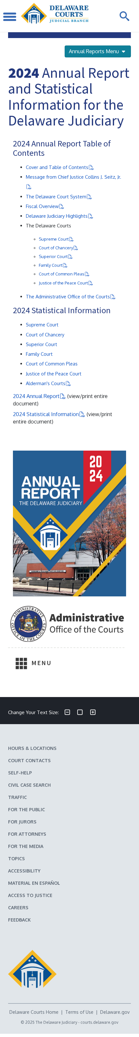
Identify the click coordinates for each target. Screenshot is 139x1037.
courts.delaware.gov (99, 1022)
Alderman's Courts (45, 383)
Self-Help (20, 772)
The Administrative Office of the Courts (68, 296)
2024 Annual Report (36, 396)
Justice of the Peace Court (63, 282)
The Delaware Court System (56, 196)
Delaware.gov (115, 1012)
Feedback (19, 919)
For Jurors (22, 821)
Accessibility (24, 870)
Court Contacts (29, 760)
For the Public (26, 809)
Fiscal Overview (42, 206)
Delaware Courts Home (34, 1012)
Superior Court (53, 256)
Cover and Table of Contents (57, 167)
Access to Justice (30, 895)
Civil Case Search (29, 785)
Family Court (50, 265)
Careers (18, 907)
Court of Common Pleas (61, 273)
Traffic (17, 797)
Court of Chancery (56, 247)
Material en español (34, 883)
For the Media (25, 846)
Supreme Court (54, 239)
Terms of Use (79, 1012)
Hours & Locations (32, 748)
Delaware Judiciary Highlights (57, 216)
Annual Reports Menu (94, 51)
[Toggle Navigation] (9, 16)
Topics (16, 858)
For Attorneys (27, 834)
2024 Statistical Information (46, 414)
